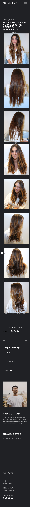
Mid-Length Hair (17, 328)
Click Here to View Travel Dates (12, 438)
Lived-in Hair (7, 328)
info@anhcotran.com (9, 481)
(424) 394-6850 (7, 483)
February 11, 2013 (8, 20)
